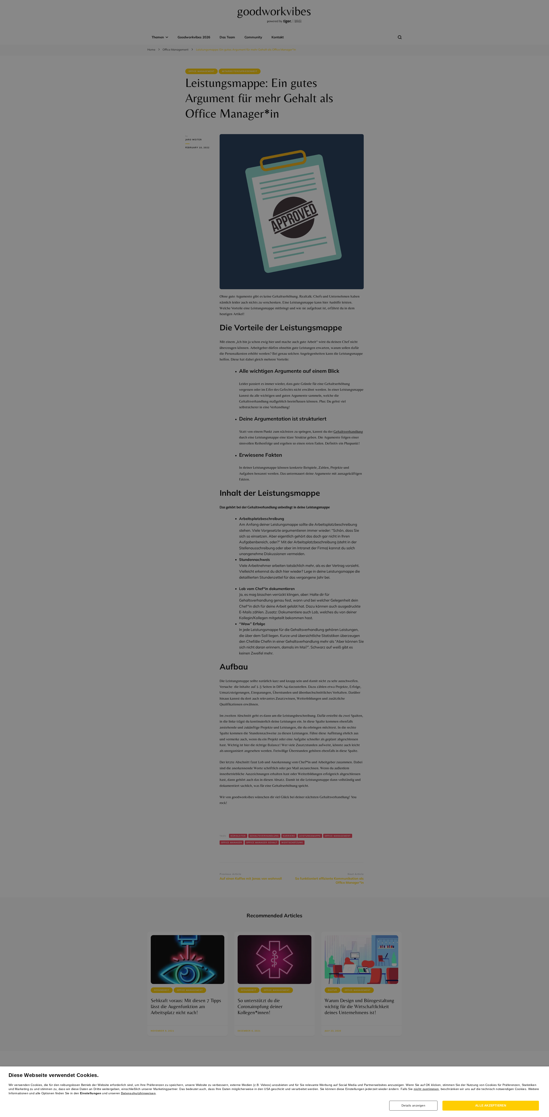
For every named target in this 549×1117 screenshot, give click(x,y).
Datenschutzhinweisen (138, 1093)
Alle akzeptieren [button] (490, 1105)
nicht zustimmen (426, 1089)
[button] (414, 1106)
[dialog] (274, 558)
